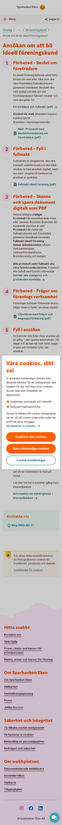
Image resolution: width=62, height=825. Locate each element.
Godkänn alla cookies (31, 437)
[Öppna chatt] (54, 817)
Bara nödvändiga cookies (31, 449)
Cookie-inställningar (31, 460)
